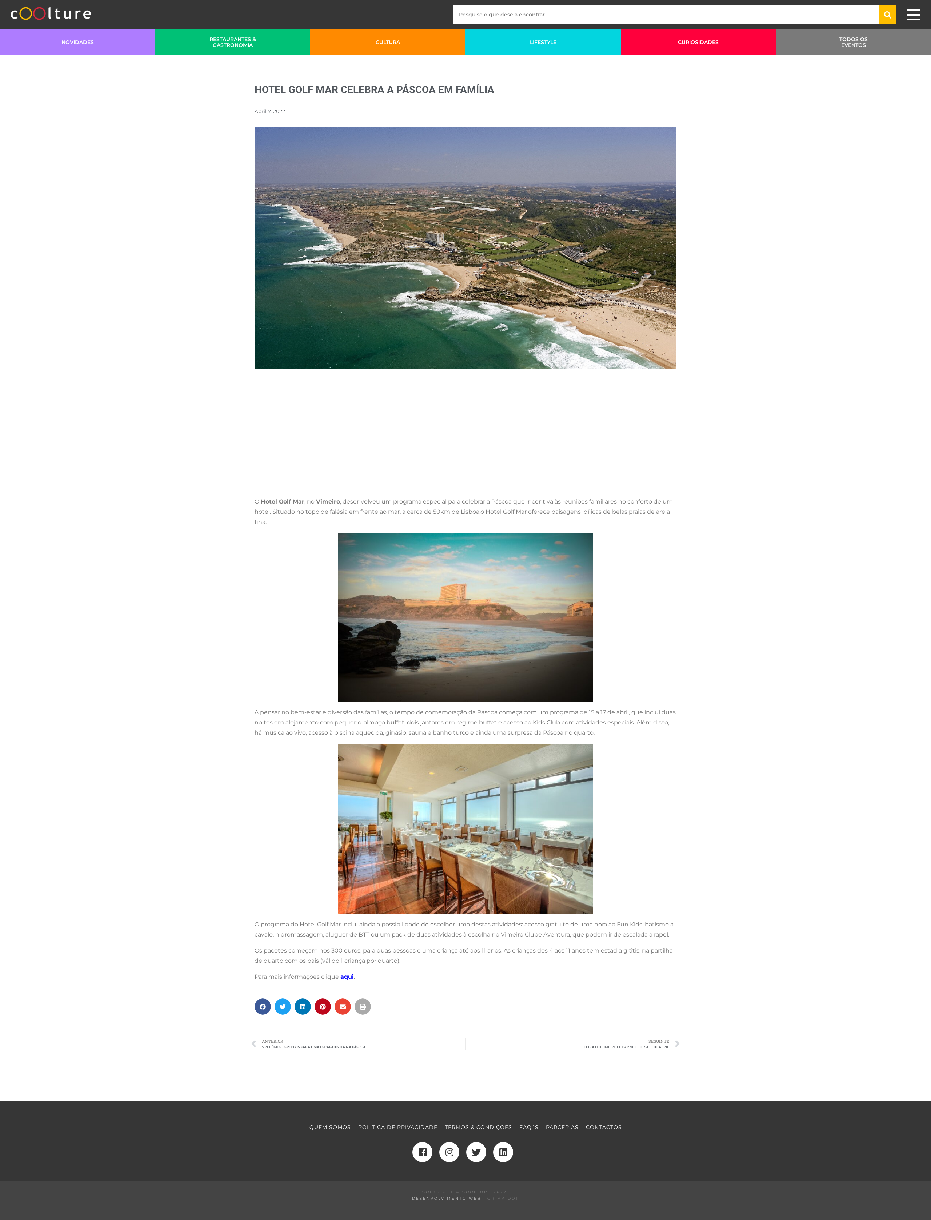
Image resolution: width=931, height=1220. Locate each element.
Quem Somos (330, 1127)
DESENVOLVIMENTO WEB (447, 1198)
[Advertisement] (465, 440)
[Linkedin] (503, 1152)
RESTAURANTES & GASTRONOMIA (232, 42)
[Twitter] (476, 1152)
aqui (347, 976)
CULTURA (388, 42)
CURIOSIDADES (698, 42)
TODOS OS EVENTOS (853, 42)
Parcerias (562, 1127)
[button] (263, 1006)
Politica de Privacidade (397, 1127)
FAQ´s (529, 1127)
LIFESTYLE (543, 42)
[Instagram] (449, 1152)
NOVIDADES (77, 42)
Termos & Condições (478, 1127)
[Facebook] (422, 1152)
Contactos (604, 1127)
